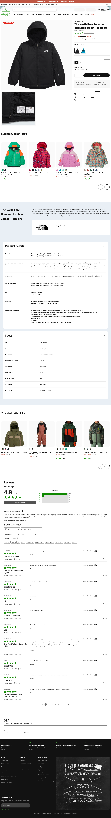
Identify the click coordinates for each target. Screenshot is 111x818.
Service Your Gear (34, 4)
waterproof (59, 542)
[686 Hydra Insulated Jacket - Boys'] (97, 434)
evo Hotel (41, 763)
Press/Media (23, 766)
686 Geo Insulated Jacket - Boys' (67, 452)
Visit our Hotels (13, 4)
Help (3, 757)
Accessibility (75, 813)
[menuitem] (14, 15)
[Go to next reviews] (68, 704)
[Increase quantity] (80, 75)
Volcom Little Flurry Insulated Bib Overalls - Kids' (40, 453)
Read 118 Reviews (89, 33)
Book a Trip (4, 4)
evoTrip (40, 766)
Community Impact (25, 763)
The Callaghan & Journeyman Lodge (43, 774)
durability (67, 542)
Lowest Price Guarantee (8, 776)
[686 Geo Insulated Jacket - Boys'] (69, 434)
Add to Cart (96, 75)
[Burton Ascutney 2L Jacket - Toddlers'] (14, 434)
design (74, 542)
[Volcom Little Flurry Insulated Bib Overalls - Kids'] (42, 434)
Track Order (4, 760)
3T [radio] (80, 62)
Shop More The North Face (65, 226)
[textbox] (55, 727)
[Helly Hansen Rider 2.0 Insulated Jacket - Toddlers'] (14, 155)
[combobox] (35, 10)
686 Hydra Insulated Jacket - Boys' (95, 452)
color (22, 542)
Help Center (5, 779)
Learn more (27, 732)
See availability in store (100, 84)
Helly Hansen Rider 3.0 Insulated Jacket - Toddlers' (67, 173)
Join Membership (45, 4)
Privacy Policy (56, 813)
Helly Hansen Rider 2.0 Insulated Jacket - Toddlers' (12, 173)
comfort (13, 542)
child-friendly (39, 542)
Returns (3, 766)
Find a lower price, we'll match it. (64, 747)
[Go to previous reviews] (42, 704)
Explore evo (54, 4)
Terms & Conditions (66, 813)
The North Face (79, 21)
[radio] (77, 51)
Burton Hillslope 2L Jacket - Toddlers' (41, 173)
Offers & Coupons (6, 773)
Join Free (97, 91)
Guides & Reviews (6, 782)
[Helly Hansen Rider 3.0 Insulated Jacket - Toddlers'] (69, 155)
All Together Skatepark (45, 777)
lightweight (30, 542)
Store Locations (43, 760)
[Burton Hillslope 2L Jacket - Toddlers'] (42, 155)
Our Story (22, 760)
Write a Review (20, 502)
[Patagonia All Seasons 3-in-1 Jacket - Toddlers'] (97, 155)
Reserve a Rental (23, 4)
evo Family (42, 757)
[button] (55, 494)
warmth (7, 542)
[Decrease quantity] (76, 75)
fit (18, 542)
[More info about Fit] (46, 342)
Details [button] (97, 94)
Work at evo (23, 773)
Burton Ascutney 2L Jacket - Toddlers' (14, 452)
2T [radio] (76, 62)
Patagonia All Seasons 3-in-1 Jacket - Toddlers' (96, 173)
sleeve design (49, 542)
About (22, 757)
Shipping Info (5, 763)
